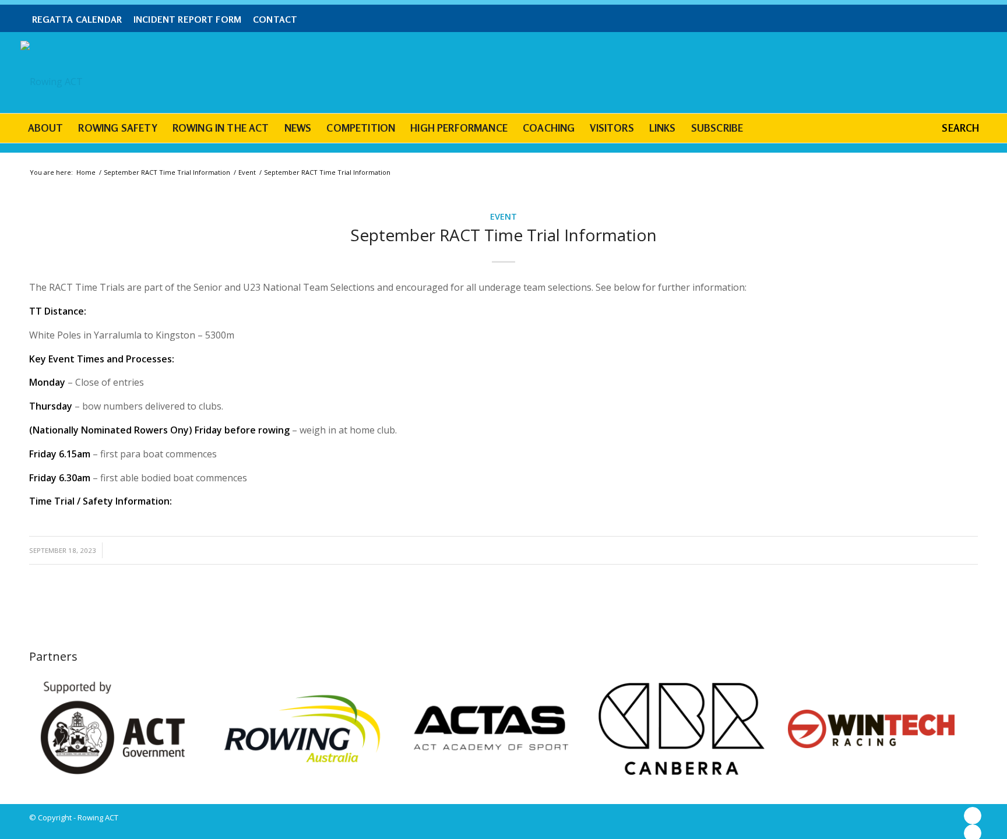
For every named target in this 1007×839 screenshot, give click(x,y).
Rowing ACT (98, 817)
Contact (275, 19)
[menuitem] (80, 20)
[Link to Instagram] (972, 815)
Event (503, 216)
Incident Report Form (187, 19)
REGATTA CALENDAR (77, 19)
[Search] (951, 128)
